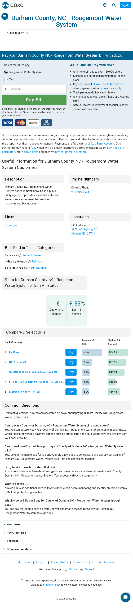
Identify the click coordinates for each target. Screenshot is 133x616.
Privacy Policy (59, 562)
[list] (100, 189)
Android (89, 569)
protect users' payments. (71, 152)
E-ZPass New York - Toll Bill (24, 391)
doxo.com (24, 562)
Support (41, 562)
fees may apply (112, 88)
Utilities (37, 261)
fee (33, 147)
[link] (100, 189)
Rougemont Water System (25, 72)
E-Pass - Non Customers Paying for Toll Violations (36, 381)
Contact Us (80, 562)
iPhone (73, 569)
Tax (11, 79)
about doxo (31, 152)
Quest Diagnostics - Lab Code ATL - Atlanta (33, 372)
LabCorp (14, 352)
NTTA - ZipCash (17, 362)
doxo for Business (103, 562)
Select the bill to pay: (17, 65)
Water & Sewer (32, 255)
